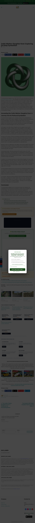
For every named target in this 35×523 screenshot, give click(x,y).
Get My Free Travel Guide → (17, 269)
